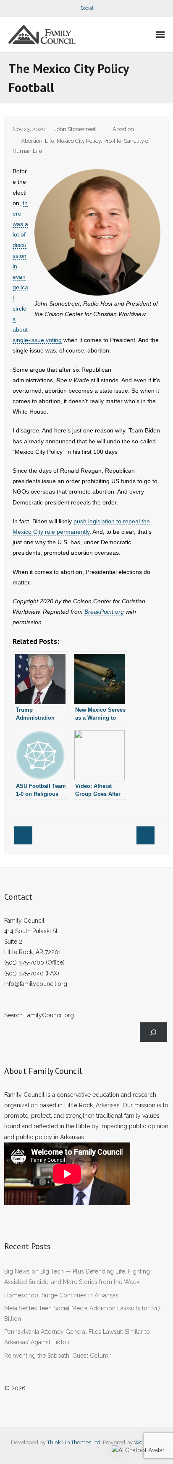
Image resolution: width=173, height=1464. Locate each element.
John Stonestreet (75, 129)
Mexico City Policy (79, 141)
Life (49, 141)
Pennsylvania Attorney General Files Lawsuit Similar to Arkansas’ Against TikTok (77, 1337)
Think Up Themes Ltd (73, 1442)
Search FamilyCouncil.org (39, 1015)
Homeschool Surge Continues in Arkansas (61, 1295)
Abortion (123, 129)
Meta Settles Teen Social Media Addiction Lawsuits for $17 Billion (82, 1313)
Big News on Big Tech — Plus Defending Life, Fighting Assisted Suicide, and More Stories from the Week (77, 1276)
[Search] (153, 1032)
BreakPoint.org (104, 611)
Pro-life (112, 141)
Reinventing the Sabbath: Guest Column (58, 1355)
